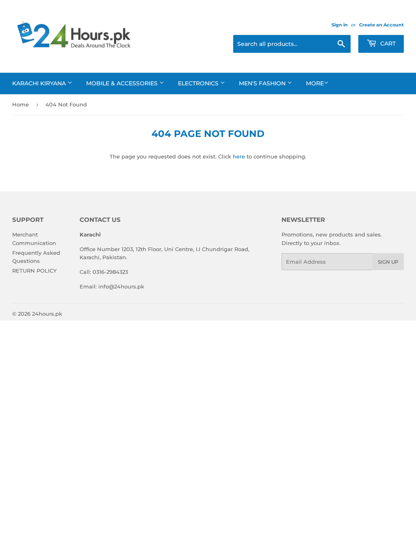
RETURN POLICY (34, 270)
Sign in (340, 25)
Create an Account (381, 25)
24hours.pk (47, 313)
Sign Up (388, 262)
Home (20, 104)
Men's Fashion (263, 83)
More (315, 83)
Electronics (199, 83)
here (239, 156)
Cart (387, 43)
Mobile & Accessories (122, 83)
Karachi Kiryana (39, 83)
